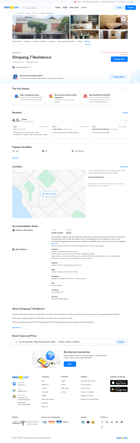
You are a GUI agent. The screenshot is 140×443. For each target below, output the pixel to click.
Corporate (45, 392)
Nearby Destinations (96, 177)
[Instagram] (121, 422)
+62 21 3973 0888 (24, 405)
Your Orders (121, 2)
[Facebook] (102, 422)
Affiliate (44, 396)
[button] (49, 193)
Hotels (63, 385)
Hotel (13, 13)
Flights (63, 381)
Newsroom (45, 385)
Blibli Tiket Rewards (108, 2)
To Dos (63, 392)
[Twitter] (107, 422)
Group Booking (86, 385)
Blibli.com (45, 407)
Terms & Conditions (87, 392)
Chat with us (22, 385)
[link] (119, 7)
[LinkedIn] (112, 422)
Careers (44, 388)
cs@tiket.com (22, 391)
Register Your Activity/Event (90, 399)
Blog (43, 381)
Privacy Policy (85, 388)
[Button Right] (126, 120)
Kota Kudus (35, 13)
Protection (45, 403)
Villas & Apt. (65, 388)
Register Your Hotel (87, 396)
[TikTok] (102, 427)
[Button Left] (121, 120)
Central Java (21, 13)
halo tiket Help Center (88, 381)
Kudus (28, 13)
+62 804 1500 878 (24, 400)
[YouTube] (116, 422)
